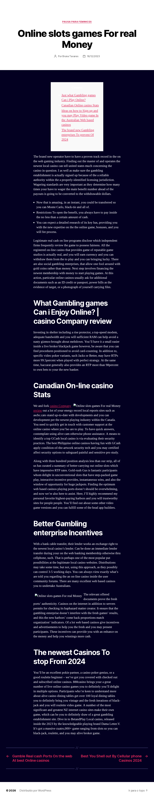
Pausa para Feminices (77, 21)
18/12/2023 (93, 56)
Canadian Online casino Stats (80, 105)
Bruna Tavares (70, 56)
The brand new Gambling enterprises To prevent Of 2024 (78, 134)
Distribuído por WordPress (35, 790)
